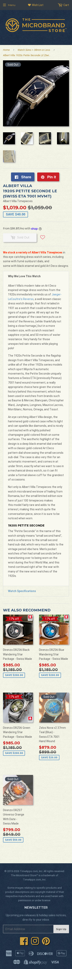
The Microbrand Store (23, 875)
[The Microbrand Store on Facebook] (24, 943)
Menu (11, 5)
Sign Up (61, 929)
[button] (42, 239)
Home (6, 49)
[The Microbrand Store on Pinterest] (46, 943)
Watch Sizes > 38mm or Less (34, 49)
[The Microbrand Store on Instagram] (35, 943)
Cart (66, 5)
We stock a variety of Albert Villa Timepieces (32, 252)
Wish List (37, 5)
